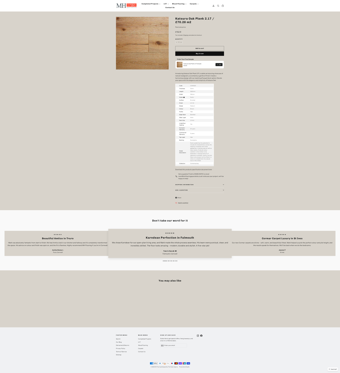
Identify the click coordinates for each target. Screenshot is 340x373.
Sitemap (118, 355)
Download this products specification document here (193, 169)
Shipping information (184, 184)
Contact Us (170, 7)
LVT (165, 4)
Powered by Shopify (184, 367)
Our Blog (119, 342)
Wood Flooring (178, 4)
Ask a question (181, 190)
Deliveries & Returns (122, 345)
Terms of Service (121, 351)
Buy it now (200, 53)
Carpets (193, 4)
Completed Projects (150, 4)
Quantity (179, 39)
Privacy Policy (120, 348)
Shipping (185, 35)
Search (118, 339)
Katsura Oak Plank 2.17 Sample (192, 64)
